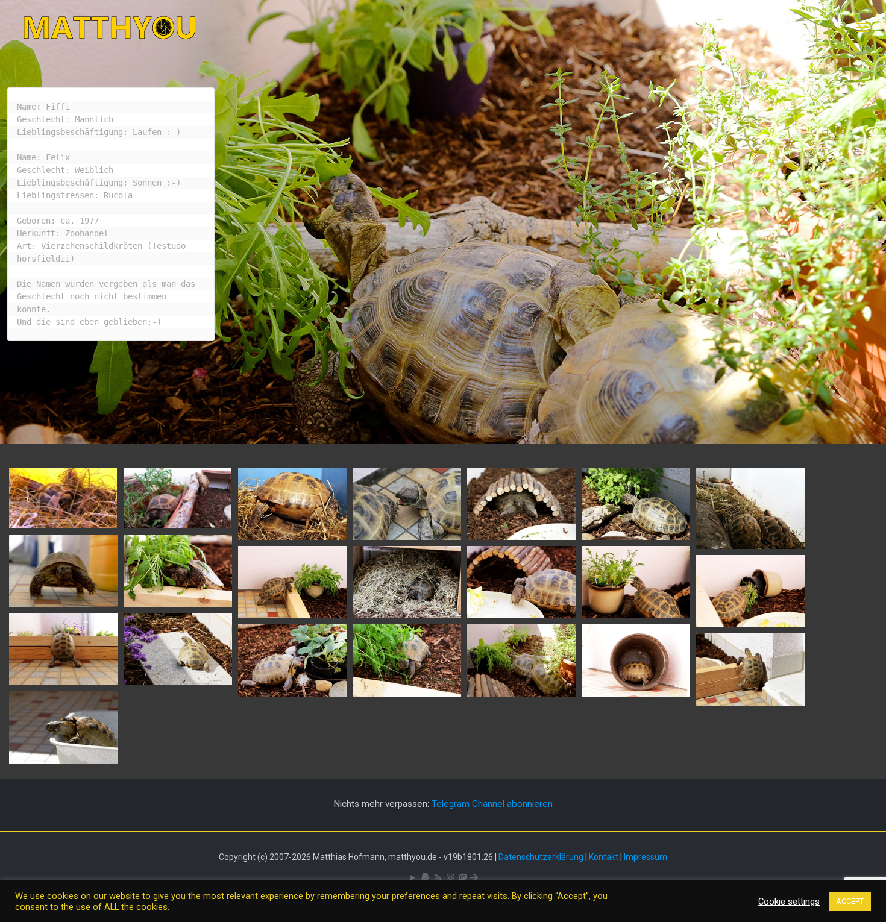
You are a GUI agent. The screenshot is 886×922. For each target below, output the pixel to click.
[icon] (425, 878)
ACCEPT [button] (850, 901)
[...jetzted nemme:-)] (750, 624)
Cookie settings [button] (789, 901)
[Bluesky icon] (474, 878)
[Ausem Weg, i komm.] (63, 604)
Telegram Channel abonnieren (492, 803)
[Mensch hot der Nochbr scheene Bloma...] (63, 682)
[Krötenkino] (750, 546)
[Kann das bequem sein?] (292, 537)
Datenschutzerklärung (540, 857)
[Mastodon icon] (463, 878)
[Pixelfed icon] (450, 878)
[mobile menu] (862, 27)
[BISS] (407, 537)
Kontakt (603, 857)
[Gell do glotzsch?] (521, 615)
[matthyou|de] (109, 28)
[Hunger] (636, 537)
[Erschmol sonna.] (178, 682)
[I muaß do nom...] (750, 702)
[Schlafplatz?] (636, 693)
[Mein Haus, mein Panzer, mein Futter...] (521, 537)
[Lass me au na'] (521, 693)
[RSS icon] (437, 878)
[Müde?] (407, 615)
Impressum (645, 857)
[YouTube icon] (412, 878)
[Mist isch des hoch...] (636, 615)
